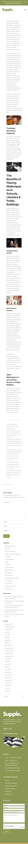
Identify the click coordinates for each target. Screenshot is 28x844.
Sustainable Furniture (10, 586)
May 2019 (7, 667)
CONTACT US (18, 3)
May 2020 (7, 637)
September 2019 (9, 656)
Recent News (8, 583)
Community (8, 556)
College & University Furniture (12, 554)
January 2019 (8, 677)
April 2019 (7, 669)
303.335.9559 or (10, 3)
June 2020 (7, 635)
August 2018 (8, 685)
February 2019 (8, 675)
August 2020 (8, 629)
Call (11, 410)
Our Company (8, 580)
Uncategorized (8, 588)
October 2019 (8, 653)
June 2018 (7, 688)
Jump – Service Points (11, 760)
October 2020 (8, 624)
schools (8, 338)
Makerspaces (8, 572)
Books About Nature (10, 546)
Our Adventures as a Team (11, 578)
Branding (7, 548)
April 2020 (7, 640)
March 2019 (8, 672)
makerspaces (13, 110)
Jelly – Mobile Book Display (12, 770)
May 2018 (7, 691)
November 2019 (9, 651)
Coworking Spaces (10, 559)
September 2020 (9, 627)
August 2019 (8, 659)
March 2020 (8, 643)
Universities (8, 791)
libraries (8, 212)
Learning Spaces (9, 567)
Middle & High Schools (11, 786)
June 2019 (7, 664)
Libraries (7, 780)
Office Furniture (9, 575)
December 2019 (9, 648)
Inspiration (7, 564)
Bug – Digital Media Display (12, 768)
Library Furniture (9, 570)
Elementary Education (11, 783)
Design (7, 562)
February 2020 (8, 645)
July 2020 (7, 632)
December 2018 (9, 680)
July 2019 (7, 661)
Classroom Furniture (10, 551)
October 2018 (8, 683)
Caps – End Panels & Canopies (13, 757)
